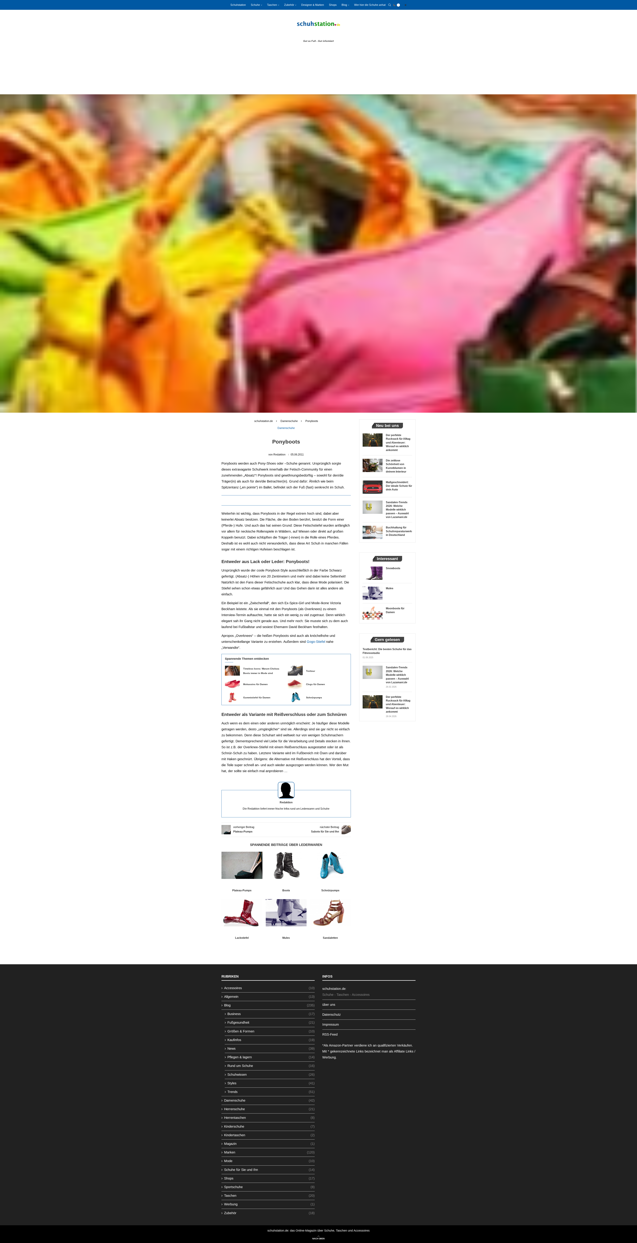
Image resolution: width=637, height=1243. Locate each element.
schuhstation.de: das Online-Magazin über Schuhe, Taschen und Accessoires (318, 1230)
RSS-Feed (330, 1034)
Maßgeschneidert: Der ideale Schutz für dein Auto (399, 486)
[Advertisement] (318, 69)
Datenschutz (331, 1014)
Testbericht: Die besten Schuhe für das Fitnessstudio (387, 651)
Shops (333, 4)
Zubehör (289, 4)
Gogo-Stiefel (316, 641)
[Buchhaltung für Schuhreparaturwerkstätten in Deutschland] (373, 532)
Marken (269, 1152)
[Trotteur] (295, 671)
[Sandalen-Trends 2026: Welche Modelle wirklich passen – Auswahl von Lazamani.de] (373, 507)
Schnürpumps (314, 697)
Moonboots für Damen (395, 610)
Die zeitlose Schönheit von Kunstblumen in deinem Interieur (396, 466)
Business (271, 1014)
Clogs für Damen (315, 684)
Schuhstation (238, 4)
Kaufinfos (271, 1040)
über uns (328, 1004)
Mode (269, 1161)
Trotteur (310, 671)
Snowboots (393, 568)
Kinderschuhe (269, 1126)
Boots (286, 890)
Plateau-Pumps (241, 890)
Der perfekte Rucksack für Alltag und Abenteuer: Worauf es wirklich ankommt (398, 442)
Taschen (272, 4)
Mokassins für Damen (255, 684)
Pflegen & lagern (271, 1057)
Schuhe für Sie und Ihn (269, 1170)
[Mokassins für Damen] (232, 684)
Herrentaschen (269, 1117)
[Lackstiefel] (241, 912)
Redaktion (279, 454)
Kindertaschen (269, 1135)
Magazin (269, 1144)
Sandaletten (330, 937)
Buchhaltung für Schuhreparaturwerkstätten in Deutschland (399, 531)
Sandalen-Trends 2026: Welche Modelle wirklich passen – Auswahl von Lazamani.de (397, 510)
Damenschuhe (289, 421)
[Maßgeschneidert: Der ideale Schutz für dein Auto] (373, 487)
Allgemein (269, 996)
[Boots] (286, 865)
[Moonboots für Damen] (373, 613)
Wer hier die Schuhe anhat (370, 4)
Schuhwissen (271, 1074)
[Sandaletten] (330, 912)
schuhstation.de (263, 421)
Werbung (269, 1204)
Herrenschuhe (269, 1109)
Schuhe (255, 4)
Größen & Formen (271, 1031)
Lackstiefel (242, 937)
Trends (271, 1092)
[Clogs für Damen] (295, 684)
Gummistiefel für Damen (256, 697)
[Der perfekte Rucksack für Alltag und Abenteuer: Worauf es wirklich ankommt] (373, 440)
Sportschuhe (269, 1187)
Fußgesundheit (271, 1022)
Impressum (330, 1024)
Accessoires (269, 988)
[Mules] (286, 912)
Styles (271, 1083)
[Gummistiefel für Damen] (232, 697)
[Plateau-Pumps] (241, 865)
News (271, 1048)
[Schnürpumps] (295, 697)
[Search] (389, 5)
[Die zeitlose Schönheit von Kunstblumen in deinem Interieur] (373, 465)
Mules (286, 937)
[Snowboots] (373, 573)
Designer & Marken (312, 4)
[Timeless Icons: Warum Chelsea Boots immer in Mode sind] (232, 671)
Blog (344, 4)
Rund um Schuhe (271, 1066)
